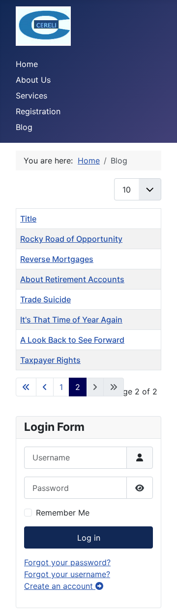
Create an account (59, 586)
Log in (88, 538)
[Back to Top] (159, 597)
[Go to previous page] (45, 387)
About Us (33, 80)
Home (27, 64)
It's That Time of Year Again (71, 319)
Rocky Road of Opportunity (71, 239)
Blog (24, 127)
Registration (38, 111)
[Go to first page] (26, 387)
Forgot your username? (67, 574)
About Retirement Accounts (72, 279)
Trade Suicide (45, 299)
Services (31, 95)
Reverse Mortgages (56, 259)
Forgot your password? (67, 562)
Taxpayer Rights (50, 360)
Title (28, 219)
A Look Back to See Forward (72, 340)
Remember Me (62, 513)
